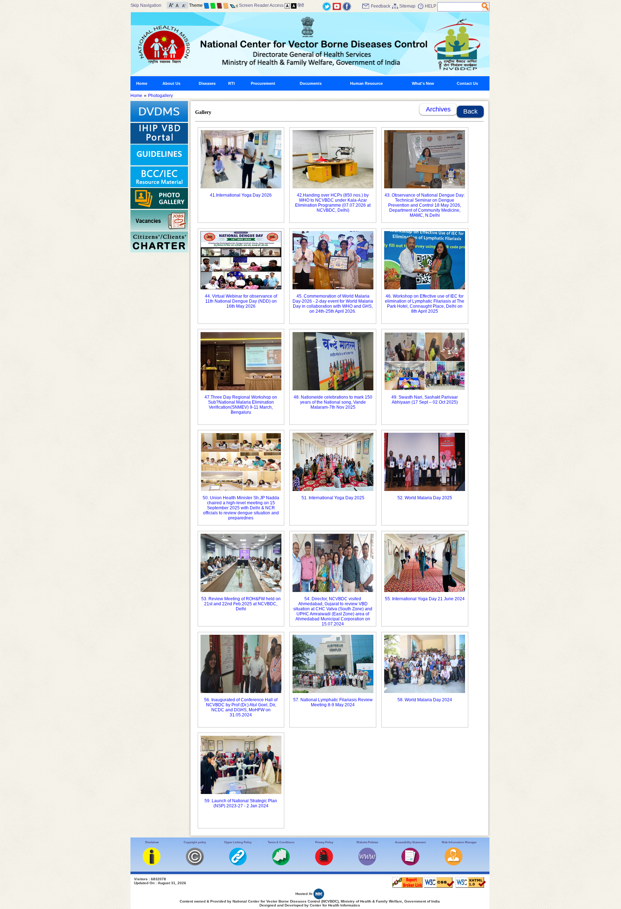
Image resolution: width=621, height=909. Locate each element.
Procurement (263, 83)
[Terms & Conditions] (281, 864)
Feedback (380, 6)
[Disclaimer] (152, 864)
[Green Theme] (213, 5)
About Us (171, 83)
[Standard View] (287, 5)
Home (141, 83)
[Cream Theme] (226, 5)
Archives (438, 109)
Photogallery (160, 95)
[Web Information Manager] (454, 864)
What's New (423, 83)
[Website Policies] (367, 864)
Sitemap (407, 6)
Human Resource (366, 83)
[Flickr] (346, 6)
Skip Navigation (145, 5)
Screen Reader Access (261, 5)
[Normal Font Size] (177, 5)
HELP (430, 6)
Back (470, 111)
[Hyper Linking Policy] (238, 864)
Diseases (207, 83)
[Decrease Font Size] (183, 5)
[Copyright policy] (195, 864)
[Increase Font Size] (171, 5)
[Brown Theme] (219, 5)
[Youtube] (336, 6)
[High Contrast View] (293, 5)
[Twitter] (326, 6)
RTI (231, 83)
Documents (311, 83)
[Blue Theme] (206, 5)
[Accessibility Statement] (410, 864)
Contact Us (467, 83)
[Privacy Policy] (324, 864)
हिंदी (301, 5)
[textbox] (460, 7)
